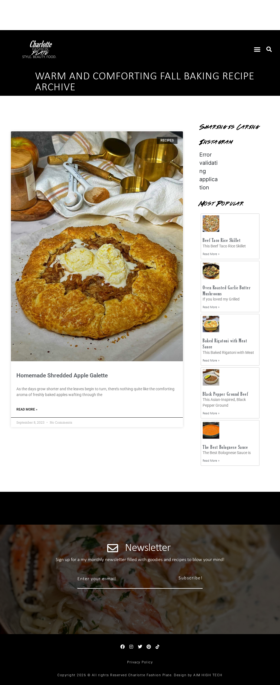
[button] (257, 49)
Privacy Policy (140, 662)
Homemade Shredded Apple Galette (62, 375)
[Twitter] (140, 646)
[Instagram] (131, 646)
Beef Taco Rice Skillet (222, 240)
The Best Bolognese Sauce (225, 447)
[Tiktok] (157, 646)
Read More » (26, 409)
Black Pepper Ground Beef (225, 394)
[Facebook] (122, 646)
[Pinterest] (148, 646)
